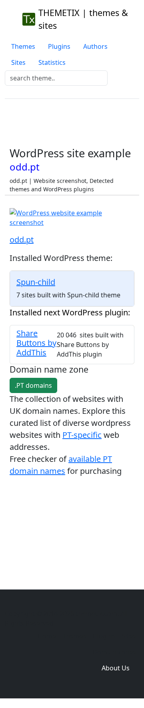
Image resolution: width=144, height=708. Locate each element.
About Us (116, 668)
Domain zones (114, 652)
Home (47, 636)
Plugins (59, 46)
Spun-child (35, 282)
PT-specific (82, 434)
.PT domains (33, 385)
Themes (23, 46)
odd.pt (22, 239)
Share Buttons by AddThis (36, 343)
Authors (95, 46)
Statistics (52, 62)
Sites (18, 62)
